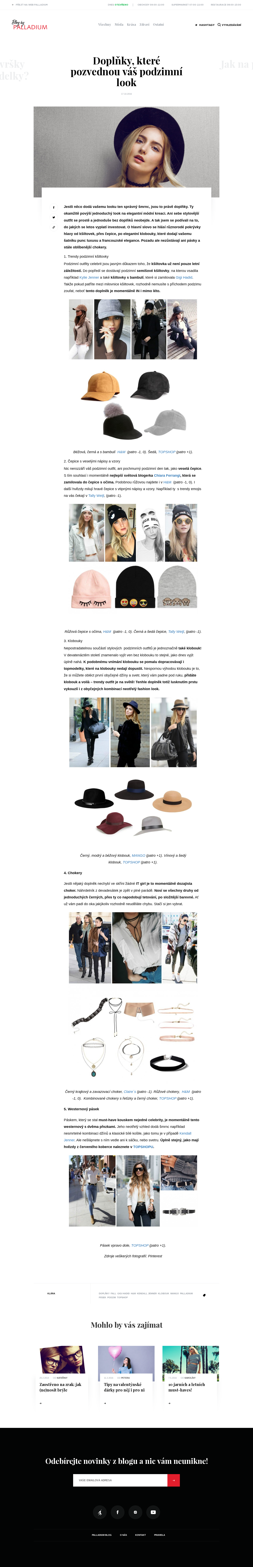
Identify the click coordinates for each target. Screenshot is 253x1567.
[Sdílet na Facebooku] (54, 207)
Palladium (186, 1293)
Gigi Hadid (184, 277)
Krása (131, 24)
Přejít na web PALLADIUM (32, 5)
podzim (111, 1297)
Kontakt (140, 1535)
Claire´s (130, 1092)
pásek (102, 1297)
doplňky (104, 1293)
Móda (119, 24)
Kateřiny (62, 1378)
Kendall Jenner (147, 1293)
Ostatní (158, 24)
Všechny (104, 24)
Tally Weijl (96, 496)
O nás (123, 1535)
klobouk (163, 1293)
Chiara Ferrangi (167, 475)
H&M (121, 452)
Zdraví (144, 24)
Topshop (122, 1297)
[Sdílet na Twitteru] (54, 217)
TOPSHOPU (143, 1147)
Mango (174, 1293)
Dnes (118, 5)
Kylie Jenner (88, 277)
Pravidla (159, 1535)
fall (113, 1293)
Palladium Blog (102, 1535)
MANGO (138, 856)
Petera (125, 1378)
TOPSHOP (166, 452)
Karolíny (190, 1378)
